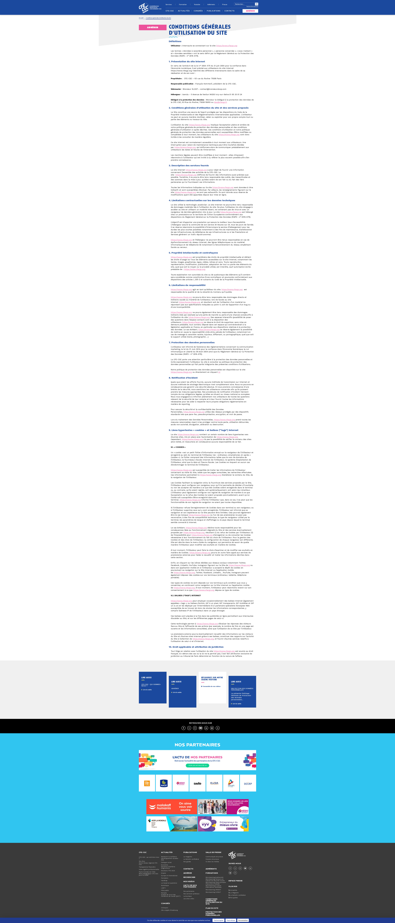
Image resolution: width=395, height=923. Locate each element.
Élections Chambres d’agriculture (168, 867)
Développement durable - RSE (170, 859)
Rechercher (189, 877)
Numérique (165, 885)
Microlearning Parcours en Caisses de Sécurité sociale (215, 880)
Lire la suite (147, 689)
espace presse (236, 881)
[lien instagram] (195, 728)
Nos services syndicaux (191, 894)
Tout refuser (231, 920)
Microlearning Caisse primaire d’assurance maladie (216, 883)
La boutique (187, 896)
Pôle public (165, 890)
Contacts (229, 11)
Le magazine (187, 857)
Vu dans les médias (212, 862)
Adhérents (211, 4)
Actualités (184, 11)
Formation (183, 4)
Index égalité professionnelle (149, 869)
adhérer (250, 11)
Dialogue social (166, 862)
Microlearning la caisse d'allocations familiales (214, 886)
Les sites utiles (188, 899)
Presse (224, 4)
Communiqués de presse (214, 857)
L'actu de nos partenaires (190, 886)
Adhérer (187, 873)
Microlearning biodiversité (214, 877)
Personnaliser (243, 920)
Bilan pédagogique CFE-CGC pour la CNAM (148, 874)
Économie (164, 865)
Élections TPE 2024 (168, 871)
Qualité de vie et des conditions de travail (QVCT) (171, 895)
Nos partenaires (188, 891)
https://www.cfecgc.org (226, 46)
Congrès (198, 11)
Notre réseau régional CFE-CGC (148, 863)
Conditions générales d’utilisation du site (214, 901)
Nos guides (187, 862)
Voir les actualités (197, 765)
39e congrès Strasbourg (169, 910)
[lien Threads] (218, 728)
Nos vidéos (189, 881)
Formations (212, 873)
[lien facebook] (183, 728)
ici (219, 372)
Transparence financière (147, 867)
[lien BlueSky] (212, 728)
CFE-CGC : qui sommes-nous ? (149, 858)
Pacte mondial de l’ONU (147, 872)
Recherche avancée (252, 6)
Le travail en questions (169, 883)
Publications (213, 11)
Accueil (141, 18)
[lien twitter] (189, 728)
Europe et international (169, 875)
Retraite (164, 893)
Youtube (197, 4)
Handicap (164, 880)
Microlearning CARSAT (213, 892)
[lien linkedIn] (206, 728)
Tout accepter (218, 920)
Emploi (163, 873)
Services (169, 4)
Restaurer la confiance (169, 857)
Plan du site (212, 908)
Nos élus (142, 861)
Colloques (164, 908)
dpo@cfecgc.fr (220, 102)
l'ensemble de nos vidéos (212, 686)
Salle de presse (213, 852)
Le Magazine (234, 893)
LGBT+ (163, 888)
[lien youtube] (201, 728)
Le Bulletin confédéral (191, 859)
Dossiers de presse (212, 859)
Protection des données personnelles (214, 913)
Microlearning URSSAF (213, 890)
